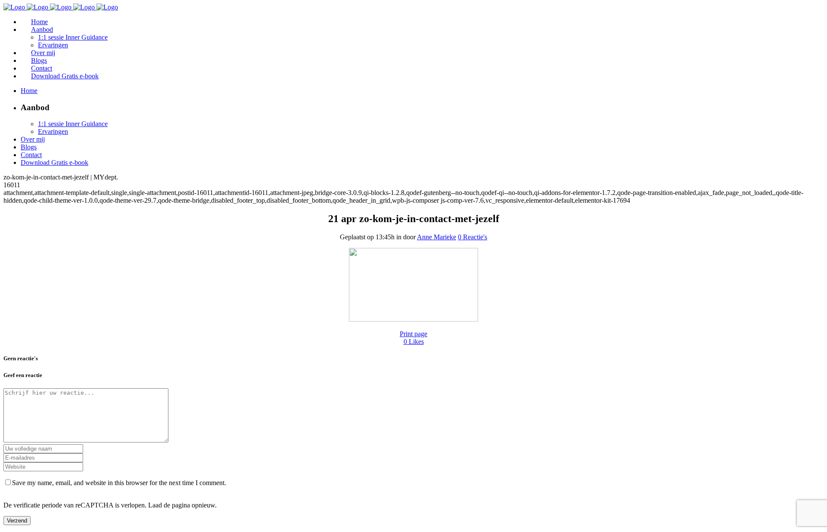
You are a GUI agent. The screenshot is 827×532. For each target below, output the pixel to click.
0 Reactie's (472, 237)
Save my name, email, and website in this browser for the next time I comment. (119, 482)
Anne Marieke (436, 237)
